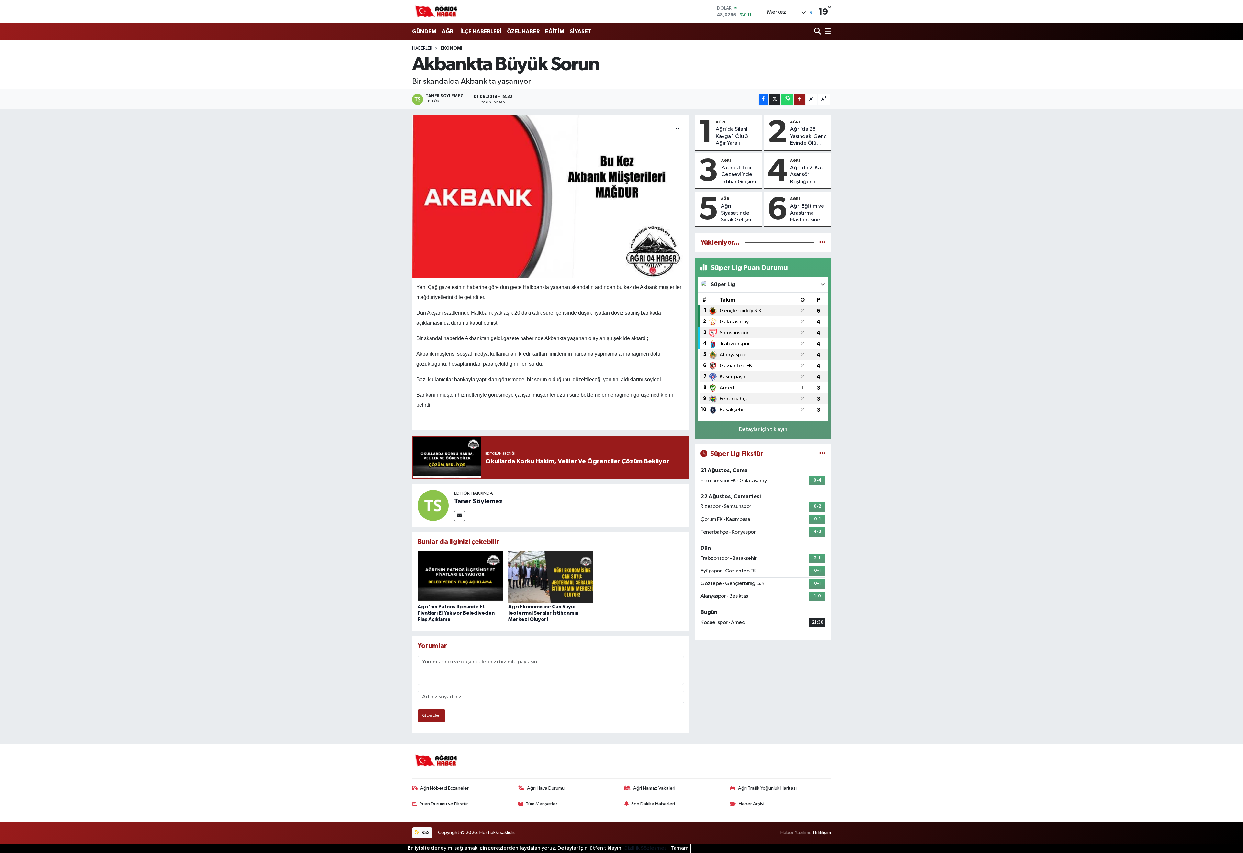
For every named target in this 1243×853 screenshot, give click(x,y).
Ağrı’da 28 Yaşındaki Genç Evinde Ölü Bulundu (808, 137)
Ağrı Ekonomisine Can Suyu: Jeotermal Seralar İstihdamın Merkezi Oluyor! (543, 613)
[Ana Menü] (826, 32)
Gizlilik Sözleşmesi (645, 848)
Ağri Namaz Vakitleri (654, 788)
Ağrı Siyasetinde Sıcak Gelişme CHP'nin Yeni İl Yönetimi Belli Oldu (738, 214)
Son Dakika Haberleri (653, 804)
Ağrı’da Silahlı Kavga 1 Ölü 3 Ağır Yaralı (732, 136)
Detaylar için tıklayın (763, 429)
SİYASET (580, 31)
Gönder (431, 715)
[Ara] (818, 32)
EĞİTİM (554, 31)
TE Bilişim (821, 832)
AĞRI (448, 31)
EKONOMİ (451, 48)
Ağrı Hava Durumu (546, 788)
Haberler (422, 48)
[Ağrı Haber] (436, 11)
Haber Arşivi (751, 804)
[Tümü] (822, 242)
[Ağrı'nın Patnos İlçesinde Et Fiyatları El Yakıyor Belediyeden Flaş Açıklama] (460, 577)
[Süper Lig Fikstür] (822, 454)
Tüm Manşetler (541, 804)
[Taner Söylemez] (433, 505)
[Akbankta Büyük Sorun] (550, 196)
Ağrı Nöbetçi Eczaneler (444, 788)
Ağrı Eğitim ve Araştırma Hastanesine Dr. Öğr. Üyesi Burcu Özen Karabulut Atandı (808, 214)
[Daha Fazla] (799, 99)
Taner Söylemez (478, 501)
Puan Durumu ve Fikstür (444, 804)
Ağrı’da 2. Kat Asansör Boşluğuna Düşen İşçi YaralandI (806, 175)
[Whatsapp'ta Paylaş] (787, 99)
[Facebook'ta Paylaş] (763, 99)
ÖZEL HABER (523, 31)
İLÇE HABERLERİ (480, 31)
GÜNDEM (424, 31)
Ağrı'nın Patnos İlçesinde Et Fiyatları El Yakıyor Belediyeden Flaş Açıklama (456, 613)
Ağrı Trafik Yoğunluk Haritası (767, 788)
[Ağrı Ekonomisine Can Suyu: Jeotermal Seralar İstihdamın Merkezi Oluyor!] (550, 577)
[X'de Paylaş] (774, 99)
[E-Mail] (459, 516)
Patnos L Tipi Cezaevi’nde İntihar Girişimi (738, 174)
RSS (425, 832)
